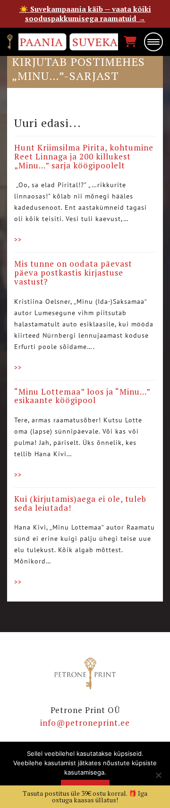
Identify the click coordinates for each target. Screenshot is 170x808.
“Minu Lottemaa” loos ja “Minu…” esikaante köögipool (82, 396)
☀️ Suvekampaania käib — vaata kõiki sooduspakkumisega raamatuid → (85, 13)
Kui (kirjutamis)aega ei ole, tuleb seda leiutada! (80, 503)
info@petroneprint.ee (85, 722)
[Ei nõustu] (158, 775)
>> (18, 239)
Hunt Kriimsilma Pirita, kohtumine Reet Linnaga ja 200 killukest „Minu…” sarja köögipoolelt (83, 156)
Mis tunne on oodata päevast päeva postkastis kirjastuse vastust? (73, 272)
